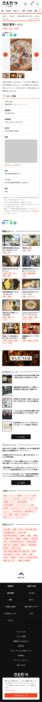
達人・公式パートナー (31, 607)
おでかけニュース (10, 613)
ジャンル (10, 620)
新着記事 (10, 586)
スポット (31, 600)
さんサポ (31, 593)
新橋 (37, 16)
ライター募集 (21, 636)
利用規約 (21, 655)
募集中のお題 (31, 586)
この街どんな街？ (10, 607)
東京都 (12, 16)
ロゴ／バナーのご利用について (21, 651)
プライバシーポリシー (21, 660)
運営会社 (21, 646)
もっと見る (21, 483)
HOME (4, 16)
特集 (10, 600)
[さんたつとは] (21, 358)
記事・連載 (10, 593)
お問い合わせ (21, 665)
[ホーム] (2, 10)
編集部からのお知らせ (21, 641)
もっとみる (21, 437)
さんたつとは (21, 631)
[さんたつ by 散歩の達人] (9, 4)
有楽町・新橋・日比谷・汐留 (24, 16)
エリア (31, 613)
